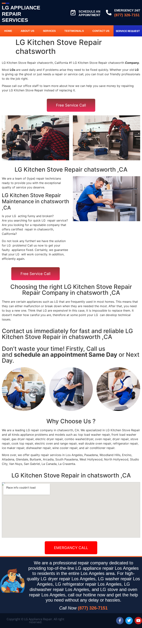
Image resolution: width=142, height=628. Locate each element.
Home (8, 30)
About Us (27, 30)
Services (49, 30)
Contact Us (100, 30)
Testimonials (74, 30)
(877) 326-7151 (127, 15)
